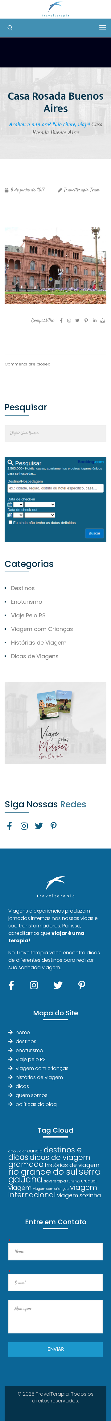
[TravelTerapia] (55, 9)
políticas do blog (36, 1104)
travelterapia (55, 1181)
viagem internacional (52, 1191)
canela (35, 1151)
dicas (22, 1086)
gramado (25, 1164)
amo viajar (17, 1151)
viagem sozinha (79, 1195)
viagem (20, 1187)
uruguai (89, 1181)
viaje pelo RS (31, 1059)
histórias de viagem (39, 1077)
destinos (26, 1041)
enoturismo (29, 1050)
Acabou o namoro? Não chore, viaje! (49, 124)
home (23, 1032)
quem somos (31, 1095)
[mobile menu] (102, 28)
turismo (73, 1181)
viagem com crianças (42, 1068)
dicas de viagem (60, 1157)
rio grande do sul (42, 1171)
